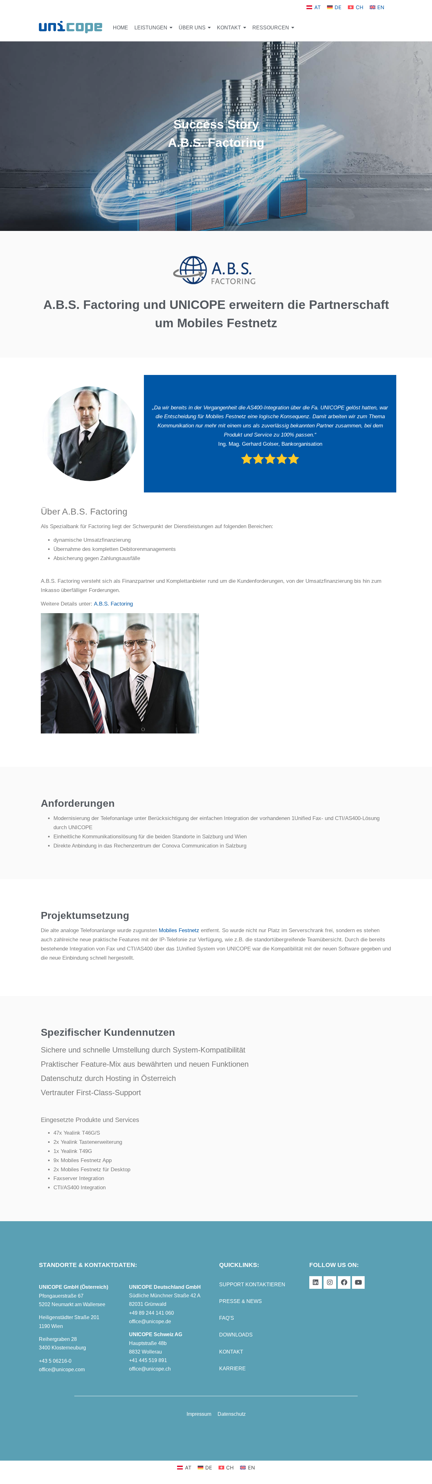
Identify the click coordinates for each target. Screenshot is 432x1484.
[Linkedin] (315, 1282)
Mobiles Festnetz (179, 930)
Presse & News (240, 1301)
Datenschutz (232, 1414)
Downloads (236, 1334)
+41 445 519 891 (148, 1360)
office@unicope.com (62, 1369)
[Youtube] (358, 1282)
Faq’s (226, 1318)
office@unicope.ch (150, 1369)
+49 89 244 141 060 (151, 1313)
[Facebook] (344, 1282)
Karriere (232, 1368)
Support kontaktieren (252, 1284)
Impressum (199, 1414)
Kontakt (231, 1351)
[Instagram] (330, 1282)
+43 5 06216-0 (55, 1361)
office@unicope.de (150, 1321)
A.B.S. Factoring (113, 604)
